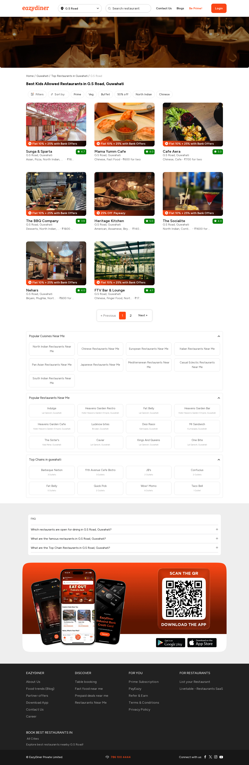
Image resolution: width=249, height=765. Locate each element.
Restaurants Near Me (91, 703)
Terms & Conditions (144, 703)
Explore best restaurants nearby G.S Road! (54, 744)
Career (31, 716)
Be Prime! (195, 8)
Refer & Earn (138, 696)
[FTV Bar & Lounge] (124, 272)
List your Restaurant (195, 682)
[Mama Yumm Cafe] (124, 133)
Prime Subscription (144, 682)
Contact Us (164, 8)
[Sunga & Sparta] (56, 133)
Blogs (180, 8)
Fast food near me (89, 689)
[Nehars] (56, 272)
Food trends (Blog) (40, 689)
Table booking (86, 682)
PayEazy (135, 689)
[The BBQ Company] (56, 202)
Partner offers (37, 696)
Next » (142, 315)
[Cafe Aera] (193, 133)
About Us (33, 682)
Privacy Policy (139, 709)
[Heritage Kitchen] (124, 202)
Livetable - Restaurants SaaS (201, 689)
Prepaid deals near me (91, 696)
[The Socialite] (193, 202)
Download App (37, 703)
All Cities (32, 738)
